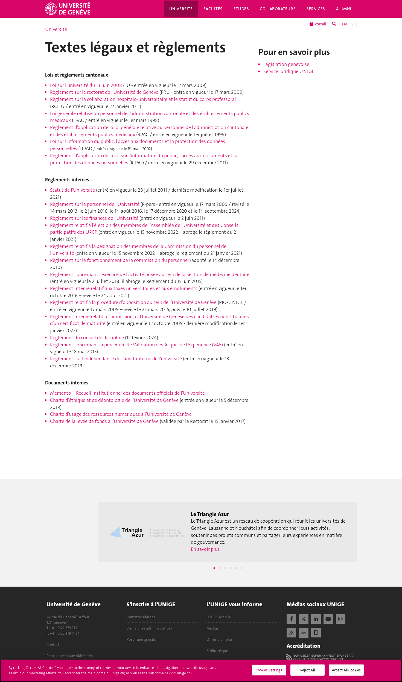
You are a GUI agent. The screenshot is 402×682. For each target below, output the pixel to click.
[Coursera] (304, 632)
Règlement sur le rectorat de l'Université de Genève (104, 92)
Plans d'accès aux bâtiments (69, 655)
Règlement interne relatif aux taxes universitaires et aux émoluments (123, 288)
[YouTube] (328, 618)
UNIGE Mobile (218, 616)
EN (344, 24)
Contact (52, 644)
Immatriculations (141, 616)
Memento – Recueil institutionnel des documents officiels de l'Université (127, 393)
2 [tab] (219, 568)
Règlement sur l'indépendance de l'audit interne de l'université (116, 358)
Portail (320, 24)
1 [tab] (214, 568)
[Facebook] (291, 618)
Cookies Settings (269, 670)
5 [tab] (236, 568)
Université (181, 8)
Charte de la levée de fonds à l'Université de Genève (104, 421)
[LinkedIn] (316, 618)
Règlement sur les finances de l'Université (94, 218)
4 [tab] (230, 568)
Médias (212, 628)
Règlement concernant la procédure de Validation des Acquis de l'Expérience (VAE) (136, 344)
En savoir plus (205, 549)
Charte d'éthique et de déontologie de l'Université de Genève (114, 400)
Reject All (307, 670)
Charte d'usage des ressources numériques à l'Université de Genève (121, 414)
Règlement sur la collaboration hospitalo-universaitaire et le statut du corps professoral (143, 99)
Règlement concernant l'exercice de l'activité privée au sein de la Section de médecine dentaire (149, 274)
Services (316, 8)
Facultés (213, 8)
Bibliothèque (217, 650)
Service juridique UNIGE (288, 71)
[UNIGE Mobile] (316, 632)
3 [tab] (225, 568)
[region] (201, 671)
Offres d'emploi (219, 639)
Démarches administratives (149, 628)
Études (241, 8)
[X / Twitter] (304, 618)
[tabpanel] (227, 532)
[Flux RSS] (291, 632)
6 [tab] (241, 568)
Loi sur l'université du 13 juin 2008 (86, 85)
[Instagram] (340, 618)
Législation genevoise (286, 64)
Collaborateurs (278, 8)
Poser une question (143, 639)
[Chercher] (334, 24)
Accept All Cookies (346, 670)
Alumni (343, 8)
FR (351, 24)
